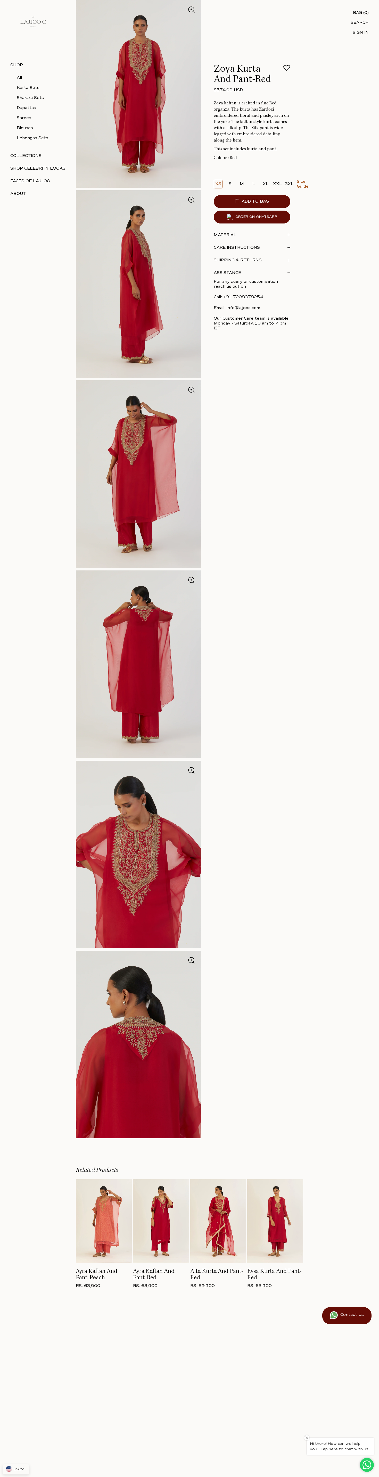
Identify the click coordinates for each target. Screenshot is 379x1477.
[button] (286, 69)
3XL (289, 184)
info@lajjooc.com (243, 307)
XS (218, 184)
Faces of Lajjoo (30, 181)
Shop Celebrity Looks (37, 168)
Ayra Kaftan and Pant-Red (154, 1274)
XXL (277, 184)
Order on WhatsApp (256, 217)
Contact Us (352, 1314)
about (18, 193)
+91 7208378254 (243, 297)
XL (266, 184)
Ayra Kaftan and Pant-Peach (96, 1274)
